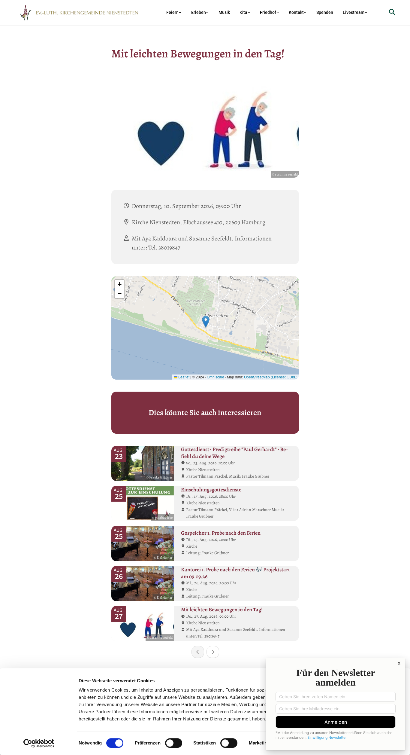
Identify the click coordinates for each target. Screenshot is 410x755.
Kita (243, 12)
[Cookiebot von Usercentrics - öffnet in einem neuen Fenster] (39, 743)
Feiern (172, 12)
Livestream (353, 12)
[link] (173, 12)
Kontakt (296, 12)
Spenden (324, 12)
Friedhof (268, 12)
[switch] (173, 743)
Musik (224, 12)
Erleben (198, 12)
